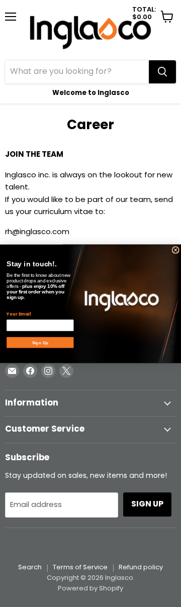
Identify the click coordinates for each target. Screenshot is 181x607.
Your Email (19, 314)
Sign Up (40, 342)
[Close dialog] (175, 250)
